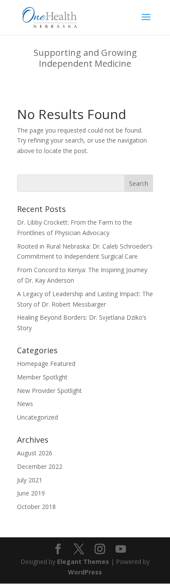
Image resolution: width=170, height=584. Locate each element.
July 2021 (29, 480)
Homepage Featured (46, 363)
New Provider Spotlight (49, 390)
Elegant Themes (83, 561)
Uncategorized (37, 417)
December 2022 (39, 466)
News (25, 404)
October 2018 (36, 506)
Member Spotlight (42, 377)
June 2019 (31, 493)
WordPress (85, 572)
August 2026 (34, 453)
